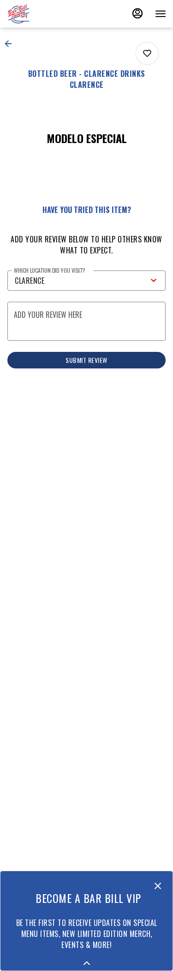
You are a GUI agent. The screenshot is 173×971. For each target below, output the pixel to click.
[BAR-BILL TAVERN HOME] (48, 13)
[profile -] (137, 13)
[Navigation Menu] (160, 14)
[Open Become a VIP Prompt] (86, 963)
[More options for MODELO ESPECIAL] (147, 53)
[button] (11, 43)
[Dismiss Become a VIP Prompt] (158, 886)
